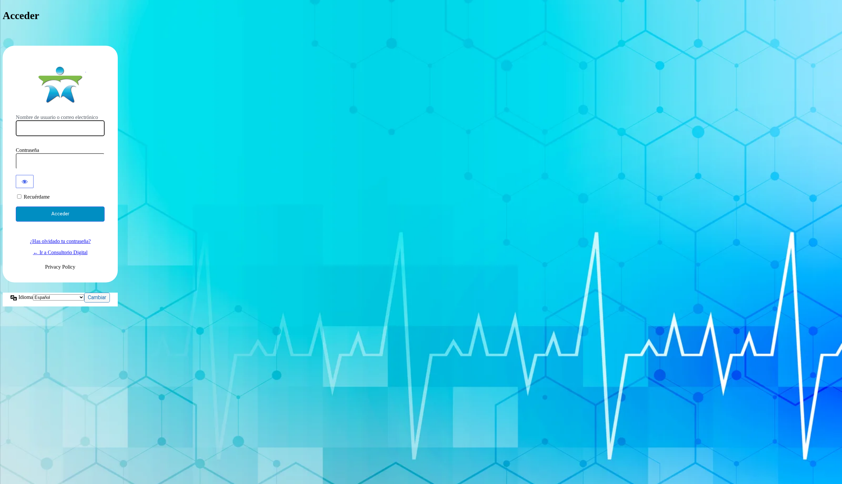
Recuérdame (37, 197)
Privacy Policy (60, 267)
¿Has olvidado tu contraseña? (60, 241)
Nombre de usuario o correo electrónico (57, 117)
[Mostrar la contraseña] (25, 181)
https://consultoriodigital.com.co (60, 84)
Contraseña (27, 150)
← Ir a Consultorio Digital (60, 252)
